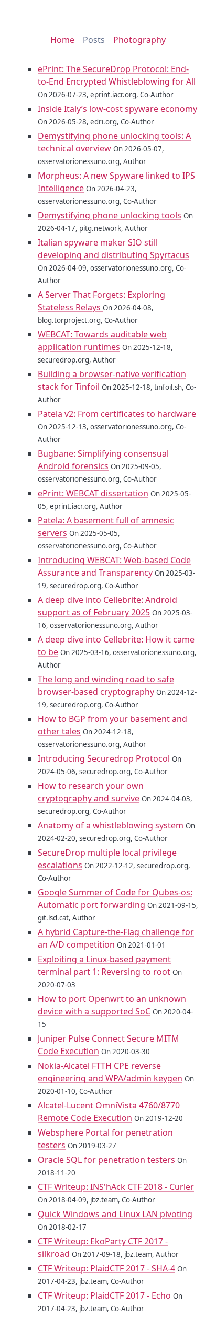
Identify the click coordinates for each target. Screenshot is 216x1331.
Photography (139, 39)
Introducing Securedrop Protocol (104, 758)
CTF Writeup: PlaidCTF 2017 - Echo (104, 1295)
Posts (94, 39)
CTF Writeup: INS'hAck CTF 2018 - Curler (116, 1187)
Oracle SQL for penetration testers (106, 1159)
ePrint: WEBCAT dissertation (93, 493)
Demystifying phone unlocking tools (109, 215)
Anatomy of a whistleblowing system (110, 825)
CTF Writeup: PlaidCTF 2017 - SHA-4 (106, 1268)
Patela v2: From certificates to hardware (117, 413)
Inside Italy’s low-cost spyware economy (117, 108)
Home (62, 39)
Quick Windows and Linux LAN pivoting (115, 1214)
